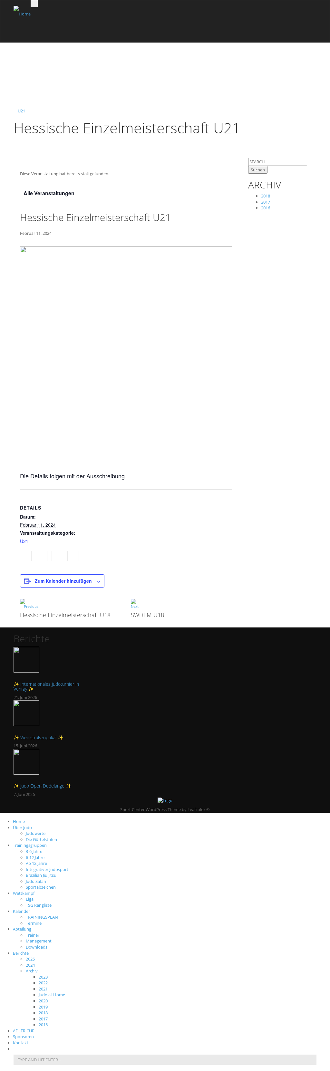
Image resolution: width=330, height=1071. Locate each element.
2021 (43, 989)
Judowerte (35, 833)
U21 (21, 111)
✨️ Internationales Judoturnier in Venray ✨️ (46, 686)
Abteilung (22, 929)
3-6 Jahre (34, 851)
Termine (34, 923)
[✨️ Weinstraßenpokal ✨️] (48, 716)
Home (19, 821)
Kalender (21, 911)
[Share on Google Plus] (57, 556)
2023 (43, 977)
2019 (43, 1007)
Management (39, 941)
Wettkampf (23, 893)
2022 (43, 983)
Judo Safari (36, 881)
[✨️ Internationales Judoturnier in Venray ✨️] (48, 663)
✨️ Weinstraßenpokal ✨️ (38, 737)
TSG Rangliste (39, 905)
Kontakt (20, 1043)
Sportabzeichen (41, 887)
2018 (265, 196)
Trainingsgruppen (30, 845)
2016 (265, 208)
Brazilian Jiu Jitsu (41, 875)
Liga (30, 899)
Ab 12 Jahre (36, 863)
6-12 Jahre (35, 857)
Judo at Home (52, 995)
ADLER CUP (23, 1031)
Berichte (21, 953)
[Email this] (73, 556)
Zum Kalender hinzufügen (63, 581)
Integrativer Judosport (47, 869)
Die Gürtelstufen (41, 839)
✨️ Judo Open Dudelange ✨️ (42, 786)
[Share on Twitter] (41, 556)
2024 (30, 965)
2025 (30, 959)
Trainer (32, 935)
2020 (43, 1001)
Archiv (32, 971)
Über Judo (22, 827)
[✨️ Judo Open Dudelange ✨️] (48, 765)
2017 (265, 202)
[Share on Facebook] (26, 556)
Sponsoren (23, 1036)
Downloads (36, 947)
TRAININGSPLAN (42, 917)
